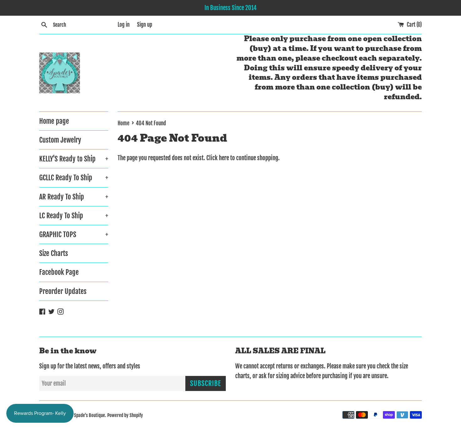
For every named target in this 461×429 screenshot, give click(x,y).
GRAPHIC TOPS (73, 234)
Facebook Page (59, 272)
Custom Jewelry (60, 140)
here (224, 158)
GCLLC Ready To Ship (73, 177)
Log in (124, 24)
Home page (54, 121)
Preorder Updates (63, 291)
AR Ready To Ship (73, 197)
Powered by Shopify (125, 415)
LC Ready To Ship (73, 215)
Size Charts (53, 253)
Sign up (144, 24)
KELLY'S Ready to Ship (73, 159)
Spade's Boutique (89, 415)
